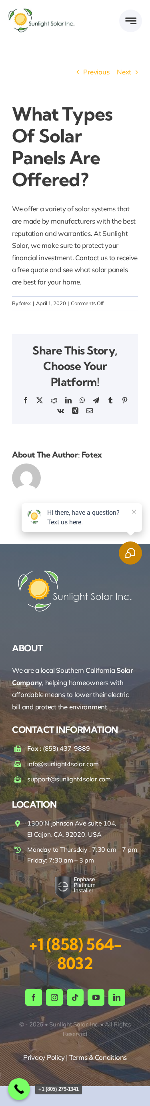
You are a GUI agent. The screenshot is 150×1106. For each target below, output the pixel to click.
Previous (96, 72)
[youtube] (96, 997)
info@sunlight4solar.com (62, 764)
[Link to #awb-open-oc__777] (130, 21)
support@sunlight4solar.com (68, 779)
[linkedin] (116, 997)
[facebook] (33, 997)
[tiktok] (75, 997)
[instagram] (54, 997)
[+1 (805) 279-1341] (19, 1089)
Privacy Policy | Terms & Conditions (75, 1057)
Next (124, 72)
